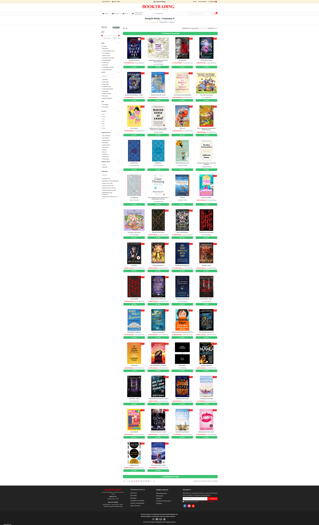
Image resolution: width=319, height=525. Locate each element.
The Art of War (134, 163)
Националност (106, 132)
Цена (102, 31)
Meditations (158, 163)
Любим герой (105, 161)
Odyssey (182, 197)
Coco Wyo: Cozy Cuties (206, 95)
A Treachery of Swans (206, 60)
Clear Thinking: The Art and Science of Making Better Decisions (158, 198)
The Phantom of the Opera (206, 232)
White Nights (182, 365)
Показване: (210, 28)
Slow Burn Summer (206, 197)
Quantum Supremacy (206, 365)
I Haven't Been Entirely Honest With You (182, 332)
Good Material (134, 431)
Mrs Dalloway (134, 197)
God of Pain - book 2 (134, 398)
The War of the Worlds (158, 232)
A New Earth (134, 365)
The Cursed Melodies (182, 232)
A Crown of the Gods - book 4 (158, 431)
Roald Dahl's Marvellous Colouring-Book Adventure (158, 61)
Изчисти (116, 27)
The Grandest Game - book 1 (206, 332)
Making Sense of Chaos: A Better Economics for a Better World (158, 129)
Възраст (103, 111)
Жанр (103, 43)
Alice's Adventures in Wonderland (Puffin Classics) (206, 129)
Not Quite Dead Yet (134, 60)
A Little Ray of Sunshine (206, 398)
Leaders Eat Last (134, 465)
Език (102, 101)
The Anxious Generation (182, 298)
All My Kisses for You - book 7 (206, 431)
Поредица (104, 171)
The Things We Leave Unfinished (182, 95)
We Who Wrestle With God (182, 265)
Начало (146, 22)
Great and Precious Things (158, 465)
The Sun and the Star (158, 265)
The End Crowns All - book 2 (158, 95)
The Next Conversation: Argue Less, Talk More (206, 163)
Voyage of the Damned (158, 332)
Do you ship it (134, 128)
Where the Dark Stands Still (158, 298)
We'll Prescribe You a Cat (182, 163)
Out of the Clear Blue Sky (182, 431)
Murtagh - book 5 (206, 265)
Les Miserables (134, 298)
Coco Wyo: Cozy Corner (134, 232)
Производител (154, 22)
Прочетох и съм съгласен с (198, 501)
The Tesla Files (182, 60)
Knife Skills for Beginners (134, 332)
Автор (103, 72)
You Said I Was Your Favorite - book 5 (158, 398)
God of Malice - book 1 (206, 298)
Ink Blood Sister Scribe (182, 398)
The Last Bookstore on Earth (158, 365)
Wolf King (134, 265)
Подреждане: (185, 28)
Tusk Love (182, 128)
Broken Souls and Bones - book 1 (134, 95)
